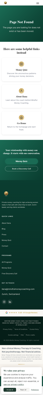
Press (4, 234)
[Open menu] (38, 3)
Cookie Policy (34, 329)
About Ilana (6, 223)
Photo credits (30, 335)
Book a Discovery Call (21, 169)
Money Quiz (21, 161)
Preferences (35, 390)
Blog (3, 229)
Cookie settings (13, 335)
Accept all (10, 390)
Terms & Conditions (20, 329)
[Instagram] (4, 301)
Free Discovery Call (9, 273)
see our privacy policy (14, 384)
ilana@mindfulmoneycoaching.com (18, 289)
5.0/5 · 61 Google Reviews (23, 313)
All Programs (7, 262)
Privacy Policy (7, 329)
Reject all (23, 390)
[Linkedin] (9, 301)
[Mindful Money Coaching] (5, 3)
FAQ (22, 335)
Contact (5, 246)
